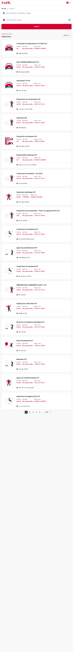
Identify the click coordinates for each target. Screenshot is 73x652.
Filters (66, 35)
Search (36, 26)
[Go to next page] (50, 412)
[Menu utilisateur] (68, 3)
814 (47, 412)
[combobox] (36, 20)
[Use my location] (69, 20)
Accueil (3, 8)
